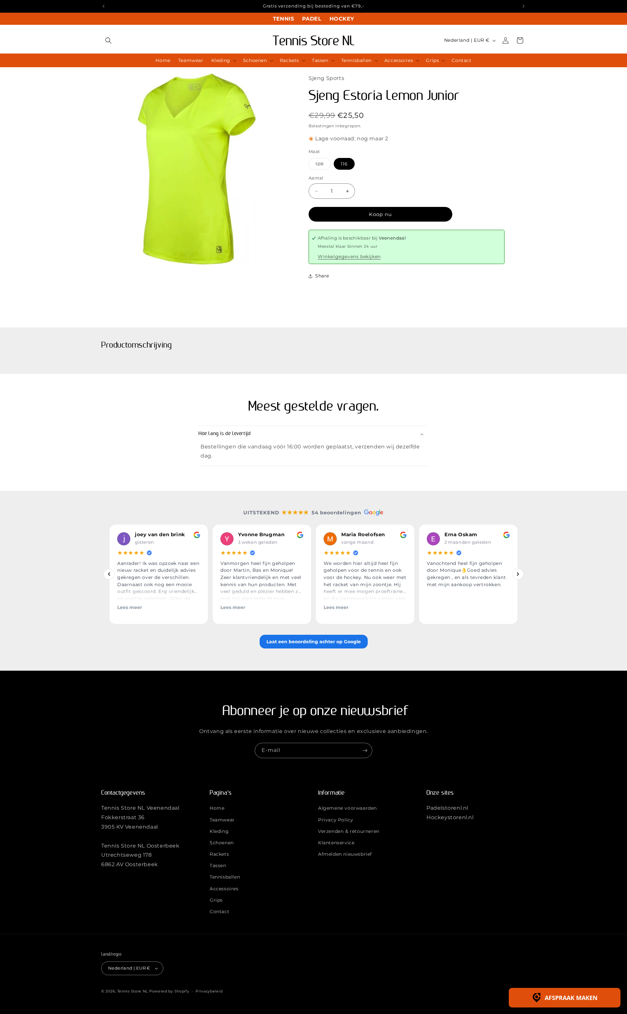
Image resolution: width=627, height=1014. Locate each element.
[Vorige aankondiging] (103, 6)
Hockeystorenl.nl (450, 817)
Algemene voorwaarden (347, 808)
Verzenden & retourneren (348, 831)
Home (217, 808)
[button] (108, 40)
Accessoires (224, 889)
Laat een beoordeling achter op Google (313, 642)
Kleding (219, 831)
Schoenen (222, 843)
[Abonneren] (365, 750)
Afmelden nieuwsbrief (345, 854)
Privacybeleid (209, 991)
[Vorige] (109, 574)
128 (322, 165)
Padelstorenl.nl (447, 808)
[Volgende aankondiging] (523, 6)
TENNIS (283, 19)
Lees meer (129, 607)
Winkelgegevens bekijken (349, 256)
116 (344, 164)
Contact (219, 911)
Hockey (342, 19)
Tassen (218, 865)
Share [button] (322, 276)
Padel (311, 19)
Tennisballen (225, 877)
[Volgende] (517, 574)
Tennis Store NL (132, 991)
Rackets (219, 854)
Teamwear (222, 819)
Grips (216, 900)
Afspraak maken (571, 998)
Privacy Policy (335, 819)
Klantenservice (336, 843)
